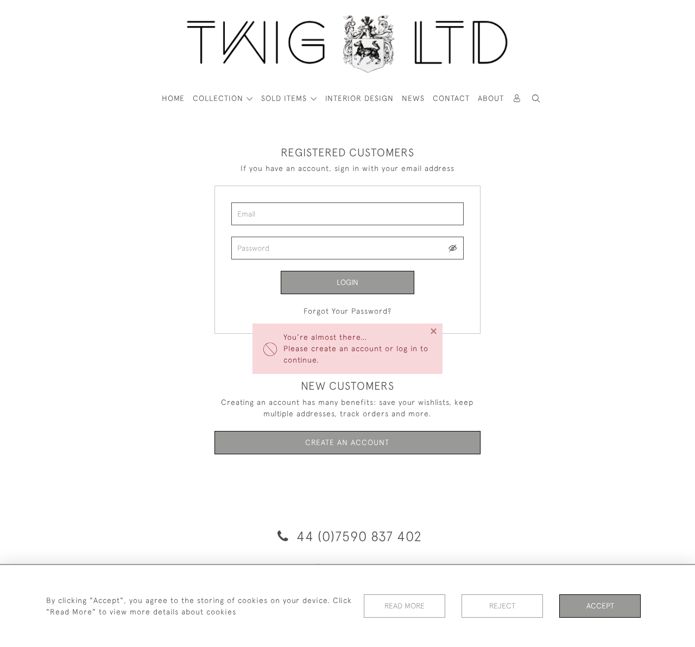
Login (347, 282)
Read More (404, 605)
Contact (451, 98)
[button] (536, 98)
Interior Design (359, 98)
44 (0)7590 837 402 (357, 536)
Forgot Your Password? (347, 311)
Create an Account (347, 442)
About (491, 98)
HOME (173, 98)
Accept (600, 605)
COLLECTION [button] (219, 98)
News (413, 98)
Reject (502, 605)
